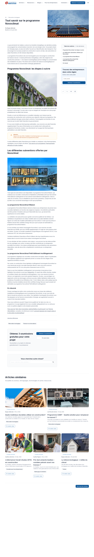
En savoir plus (45, 338)
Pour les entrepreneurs (51, 2)
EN (88, 2)
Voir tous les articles (82, 486)
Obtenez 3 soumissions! (45, 333)
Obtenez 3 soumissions (77, 2)
